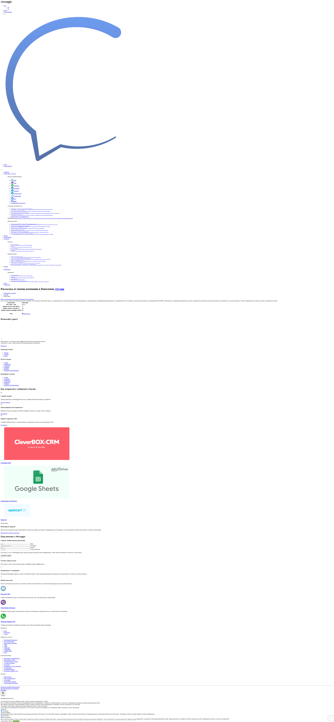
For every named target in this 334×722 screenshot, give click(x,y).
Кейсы (22, 250)
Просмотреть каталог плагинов (10, 533)
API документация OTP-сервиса (30, 259)
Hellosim (6, 367)
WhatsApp (16, 186)
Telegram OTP (17, 193)
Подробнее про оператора (26, 299)
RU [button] (5, 6)
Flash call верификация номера (30, 226)
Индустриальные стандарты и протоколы (36, 264)
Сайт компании (35, 549)
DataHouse (7, 364)
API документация (26, 257)
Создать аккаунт (5, 402)
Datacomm (7, 382)
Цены (6, 235)
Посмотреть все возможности (20, 216)
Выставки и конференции (12, 658)
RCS (14, 199)
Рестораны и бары (9, 660)
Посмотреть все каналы (18, 203)
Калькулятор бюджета (29, 230)
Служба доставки (9, 663)
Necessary (5, 711)
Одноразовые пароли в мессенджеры (32, 234)
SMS (14, 180)
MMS (15, 201)
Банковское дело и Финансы (12, 666)
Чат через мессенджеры (31, 211)
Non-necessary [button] (5, 715)
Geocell (6, 354)
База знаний (21, 245)
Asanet (6, 362)
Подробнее (4, 414)
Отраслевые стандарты (11, 683)
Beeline (6, 353)
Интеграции (7, 237)
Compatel (6, 379)
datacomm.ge (26, 314)
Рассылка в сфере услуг (11, 671)
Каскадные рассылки (10, 643)
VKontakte (16, 188)
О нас (6, 634)
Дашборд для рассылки (32, 209)
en (8, 7)
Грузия (59, 289)
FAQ (21, 246)
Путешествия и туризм (11, 661)
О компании (22, 275)
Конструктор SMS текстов (27, 228)
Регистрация (8, 12)
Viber (14, 183)
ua (8, 9)
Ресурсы (6, 239)
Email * (33, 547)
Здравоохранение (9, 669)
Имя (32, 544)
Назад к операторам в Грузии (9, 299)
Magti (5, 356)
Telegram (16, 191)
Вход (5, 10)
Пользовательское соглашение (10, 688)
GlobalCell (7, 366)
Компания (7, 269)
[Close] (1, 169)
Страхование (8, 668)
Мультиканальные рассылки (35, 213)
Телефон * (34, 545)
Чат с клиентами (9, 641)
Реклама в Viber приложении (30, 232)
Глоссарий (26, 248)
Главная (6, 172)
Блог (5, 283)
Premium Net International (11, 370)
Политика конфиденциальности (10, 687)
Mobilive (6, 369)
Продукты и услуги (10, 173)
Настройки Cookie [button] (6, 721)
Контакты (17, 279)
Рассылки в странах (25, 262)
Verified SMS (17, 196)
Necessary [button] (3, 709)
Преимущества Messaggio (30, 281)
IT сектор (7, 664)
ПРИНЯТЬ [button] (16, 721)
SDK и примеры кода (28, 260)
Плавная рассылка (32, 215)
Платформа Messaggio (10, 640)
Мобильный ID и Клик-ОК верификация (34, 224)
